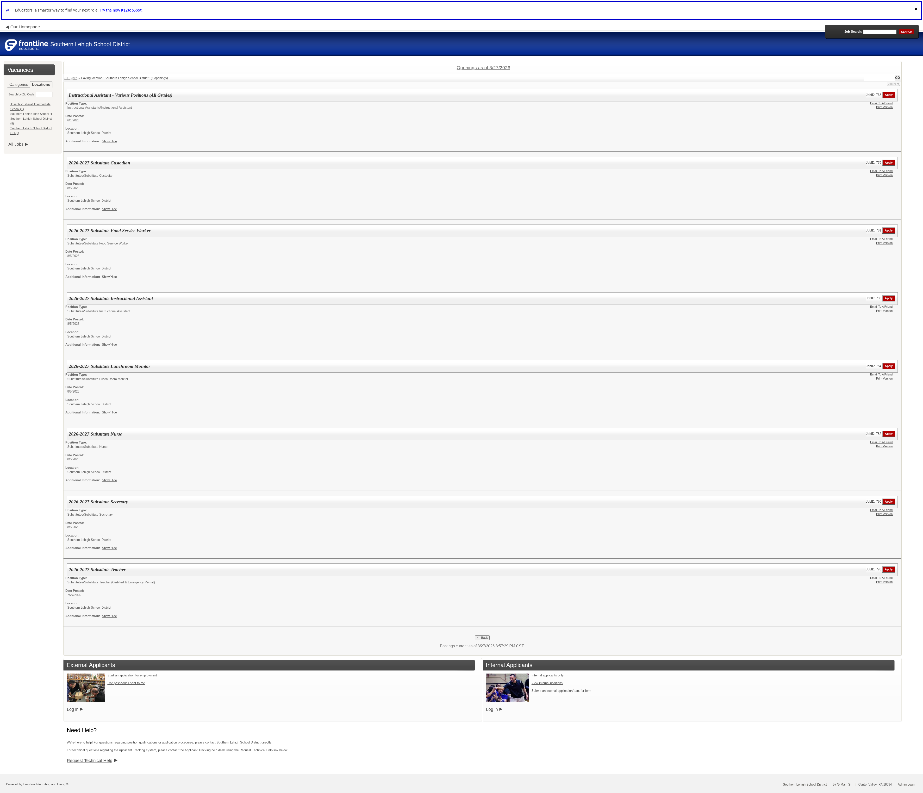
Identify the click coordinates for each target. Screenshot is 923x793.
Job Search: (853, 31)
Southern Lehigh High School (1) (31, 114)
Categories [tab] (18, 84)
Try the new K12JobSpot (121, 10)
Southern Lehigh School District (805, 784)
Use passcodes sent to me (126, 683)
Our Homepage (25, 27)
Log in (73, 709)
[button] (916, 10)
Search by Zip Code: (21, 94)
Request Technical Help (89, 760)
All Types (70, 78)
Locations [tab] (41, 84)
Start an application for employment (132, 675)
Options (892, 83)
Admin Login (906, 784)
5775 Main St (842, 784)
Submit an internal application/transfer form (561, 691)
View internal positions (547, 683)
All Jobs (16, 144)
